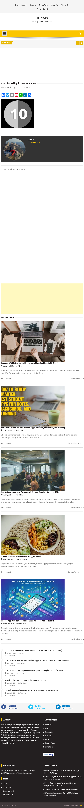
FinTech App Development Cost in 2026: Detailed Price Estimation (27, 621)
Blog (46, 728)
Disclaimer (33, 5)
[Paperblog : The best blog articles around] (48, 756)
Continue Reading (76, 379)
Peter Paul (19, 495)
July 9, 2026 (7, 430)
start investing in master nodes (14, 169)
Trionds (42, 18)
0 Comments (7, 379)
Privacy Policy (43, 5)
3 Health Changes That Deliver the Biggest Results (21, 556)
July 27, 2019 (17, 88)
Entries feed (7, 787)
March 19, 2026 (8, 559)
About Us (24, 5)
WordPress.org (8, 795)
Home (16, 5)
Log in (5, 784)
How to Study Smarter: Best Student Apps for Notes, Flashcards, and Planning (33, 427)
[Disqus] (42, 201)
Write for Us (64, 5)
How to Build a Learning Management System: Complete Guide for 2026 (30, 492)
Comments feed (8, 791)
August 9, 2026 (8, 366)
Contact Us (54, 5)
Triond (80, 805)
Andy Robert (20, 430)
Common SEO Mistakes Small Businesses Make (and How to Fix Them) (29, 363)
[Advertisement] (42, 65)
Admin (28, 88)
